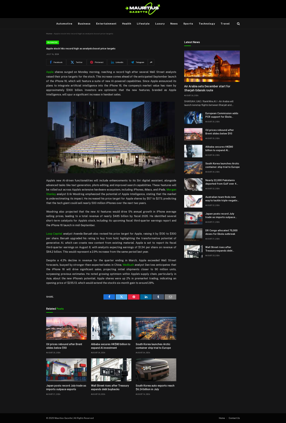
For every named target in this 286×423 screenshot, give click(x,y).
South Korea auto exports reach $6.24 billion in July (155, 387)
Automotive (64, 23)
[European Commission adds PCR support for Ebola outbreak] (193, 117)
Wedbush (128, 264)
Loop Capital (54, 233)
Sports (188, 23)
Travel (225, 23)
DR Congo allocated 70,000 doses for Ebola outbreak (221, 232)
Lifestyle (143, 23)
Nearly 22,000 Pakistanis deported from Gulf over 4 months (220, 182)
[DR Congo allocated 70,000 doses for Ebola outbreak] (193, 234)
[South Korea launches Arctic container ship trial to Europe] (156, 328)
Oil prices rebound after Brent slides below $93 (64, 346)
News (174, 23)
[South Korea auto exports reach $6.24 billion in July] (156, 369)
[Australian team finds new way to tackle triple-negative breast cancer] (193, 201)
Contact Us (234, 418)
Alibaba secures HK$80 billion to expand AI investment (110, 346)
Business (84, 23)
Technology (207, 23)
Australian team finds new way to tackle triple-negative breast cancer (222, 199)
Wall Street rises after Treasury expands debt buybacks (110, 387)
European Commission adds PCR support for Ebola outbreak (221, 115)
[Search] (238, 24)
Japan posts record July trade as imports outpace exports (66, 387)
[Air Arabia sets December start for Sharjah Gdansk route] (212, 66)
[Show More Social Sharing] (151, 62)
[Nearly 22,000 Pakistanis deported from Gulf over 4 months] (193, 184)
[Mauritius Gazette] (143, 9)
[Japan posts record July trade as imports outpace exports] (66, 369)
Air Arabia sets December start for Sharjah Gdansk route (207, 88)
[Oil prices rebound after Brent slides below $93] (66, 328)
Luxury (160, 23)
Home (49, 33)
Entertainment (106, 23)
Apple (50, 72)
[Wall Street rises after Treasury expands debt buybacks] (111, 369)
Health (126, 23)
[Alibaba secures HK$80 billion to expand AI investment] (111, 328)
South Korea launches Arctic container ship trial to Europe (153, 346)
